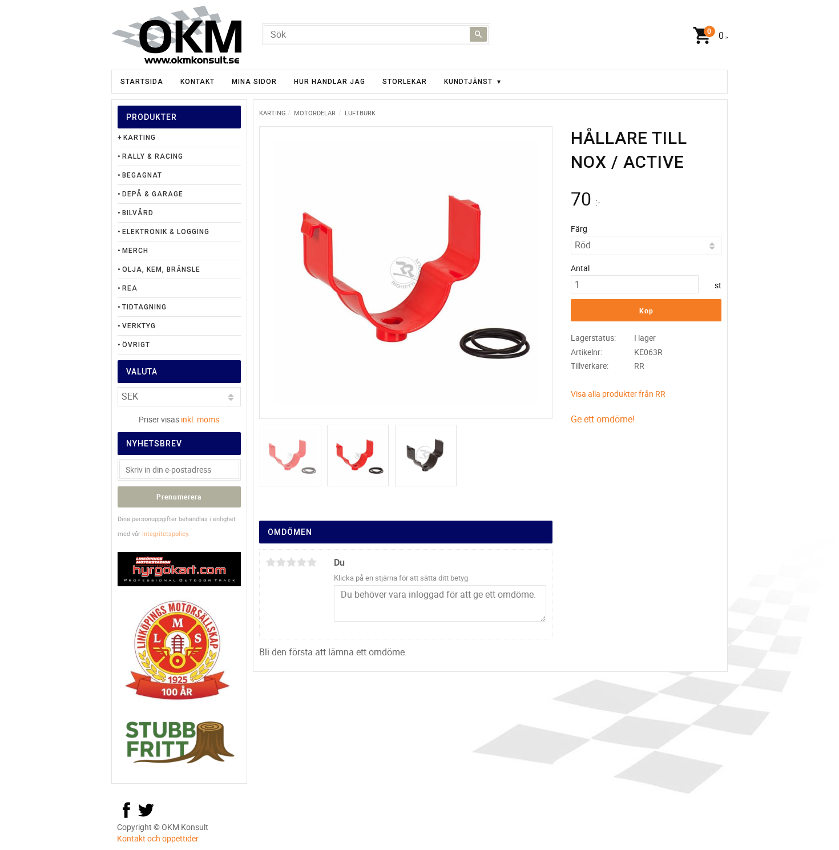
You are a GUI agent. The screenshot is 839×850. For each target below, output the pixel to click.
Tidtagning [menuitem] (144, 307)
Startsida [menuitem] (141, 82)
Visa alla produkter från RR (618, 393)
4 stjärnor (301, 562)
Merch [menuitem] (135, 251)
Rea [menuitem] (130, 288)
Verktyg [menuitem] (139, 326)
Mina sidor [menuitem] (254, 82)
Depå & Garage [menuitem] (152, 194)
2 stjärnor (281, 562)
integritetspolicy (165, 533)
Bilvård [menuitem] (138, 213)
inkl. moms (200, 419)
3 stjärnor (291, 562)
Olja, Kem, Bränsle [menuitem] (161, 269)
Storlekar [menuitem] (404, 82)
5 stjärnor (311, 562)
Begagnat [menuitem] (142, 175)
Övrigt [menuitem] (136, 345)
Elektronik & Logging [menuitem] (165, 232)
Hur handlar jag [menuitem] (329, 82)
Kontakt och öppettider (158, 838)
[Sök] (478, 34)
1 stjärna (270, 562)
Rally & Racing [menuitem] (152, 156)
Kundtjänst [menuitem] (468, 82)
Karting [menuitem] (139, 138)
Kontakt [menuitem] (197, 82)
